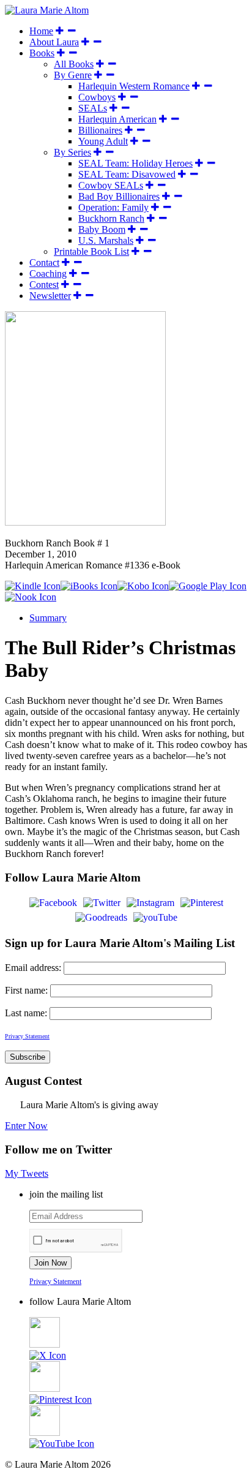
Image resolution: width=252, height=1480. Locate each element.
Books (41, 53)
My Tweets (26, 1173)
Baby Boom (101, 229)
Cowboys (97, 97)
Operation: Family (113, 207)
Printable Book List (91, 251)
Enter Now (26, 1125)
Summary (48, 618)
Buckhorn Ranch (111, 218)
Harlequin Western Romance (134, 86)
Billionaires (100, 130)
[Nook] (30, 597)
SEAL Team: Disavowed (127, 174)
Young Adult (103, 141)
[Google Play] (207, 586)
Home (41, 31)
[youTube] (155, 917)
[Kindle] (33, 586)
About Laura (54, 42)
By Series (72, 152)
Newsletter (50, 295)
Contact (44, 262)
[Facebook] (53, 902)
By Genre (73, 75)
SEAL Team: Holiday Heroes (135, 163)
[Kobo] (143, 586)
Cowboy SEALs (110, 185)
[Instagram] (150, 902)
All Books (74, 64)
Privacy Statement (55, 1281)
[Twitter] (101, 902)
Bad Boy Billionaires (119, 196)
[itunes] (89, 586)
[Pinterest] (202, 902)
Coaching (48, 273)
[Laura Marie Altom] (47, 10)
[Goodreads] (101, 917)
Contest (44, 284)
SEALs (92, 108)
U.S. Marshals (105, 240)
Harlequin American (117, 119)
